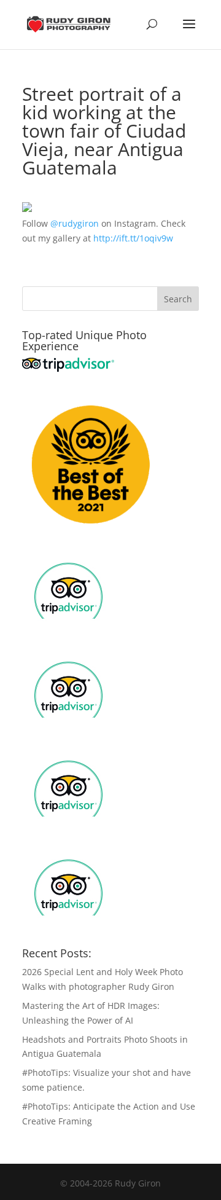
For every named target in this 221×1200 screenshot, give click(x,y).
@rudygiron (74, 223)
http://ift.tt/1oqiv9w (133, 238)
